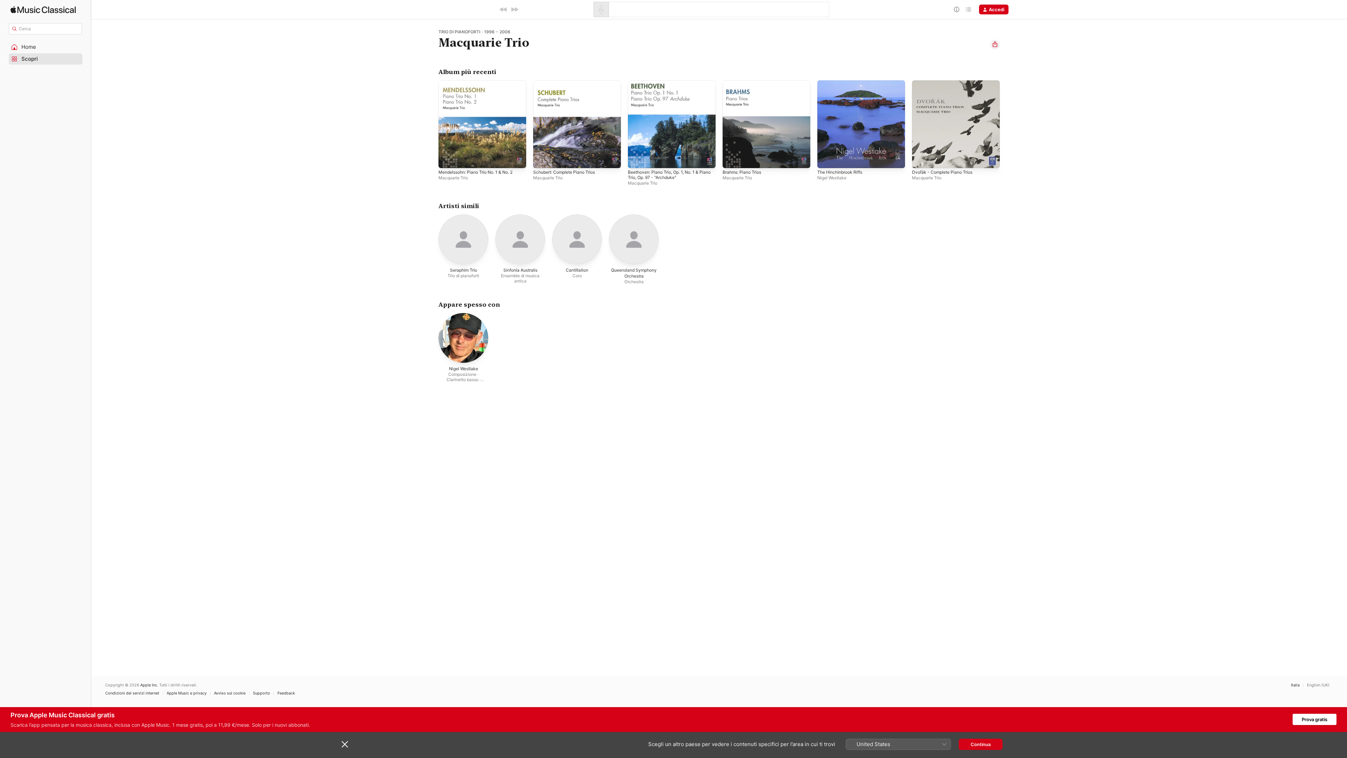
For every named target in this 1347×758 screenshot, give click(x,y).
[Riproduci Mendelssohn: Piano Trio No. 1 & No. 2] (447, 159)
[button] (45, 47)
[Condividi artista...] (995, 44)
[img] (43, 9)
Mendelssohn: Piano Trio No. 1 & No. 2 (480, 83)
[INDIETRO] (503, 9)
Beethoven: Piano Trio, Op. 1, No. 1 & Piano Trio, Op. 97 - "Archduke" (668, 86)
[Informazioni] (956, 9)
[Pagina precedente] (431, 124)
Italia (1295, 685)
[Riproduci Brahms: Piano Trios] (731, 159)
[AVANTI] (514, 9)
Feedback (286, 693)
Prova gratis (1314, 719)
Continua (981, 744)
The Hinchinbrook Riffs (842, 83)
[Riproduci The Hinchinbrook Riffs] (826, 159)
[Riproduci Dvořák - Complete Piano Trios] (921, 159)
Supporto (261, 693)
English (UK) (1318, 685)
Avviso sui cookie (230, 693)
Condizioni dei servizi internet (132, 693)
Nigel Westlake (831, 177)
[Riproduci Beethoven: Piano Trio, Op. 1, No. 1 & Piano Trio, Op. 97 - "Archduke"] (636, 159)
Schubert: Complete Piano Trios (567, 83)
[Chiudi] (345, 744)
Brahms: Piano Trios (744, 83)
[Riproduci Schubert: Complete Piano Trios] (542, 159)
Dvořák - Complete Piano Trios (945, 83)
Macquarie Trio (453, 177)
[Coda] (968, 9)
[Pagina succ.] (1007, 124)
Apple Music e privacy (187, 693)
